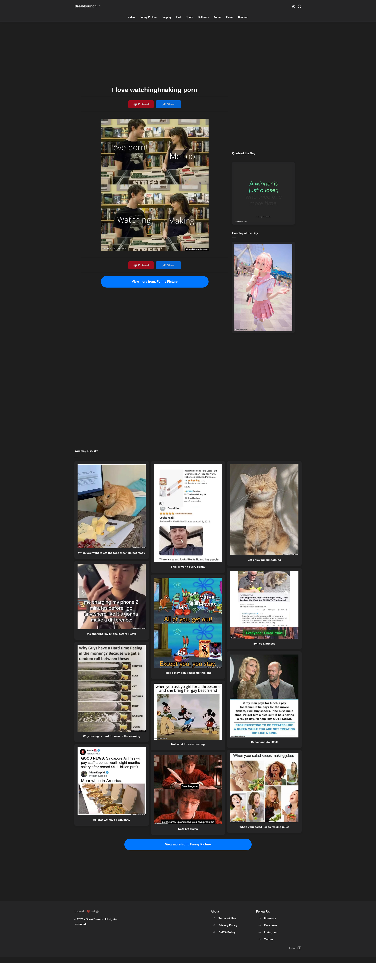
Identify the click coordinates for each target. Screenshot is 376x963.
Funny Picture (148, 17)
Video (131, 17)
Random (243, 17)
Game (229, 17)
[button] (293, 6)
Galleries (203, 17)
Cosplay (166, 17)
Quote (189, 17)
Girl (178, 17)
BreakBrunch (94, 919)
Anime (217, 17)
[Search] (300, 6)
